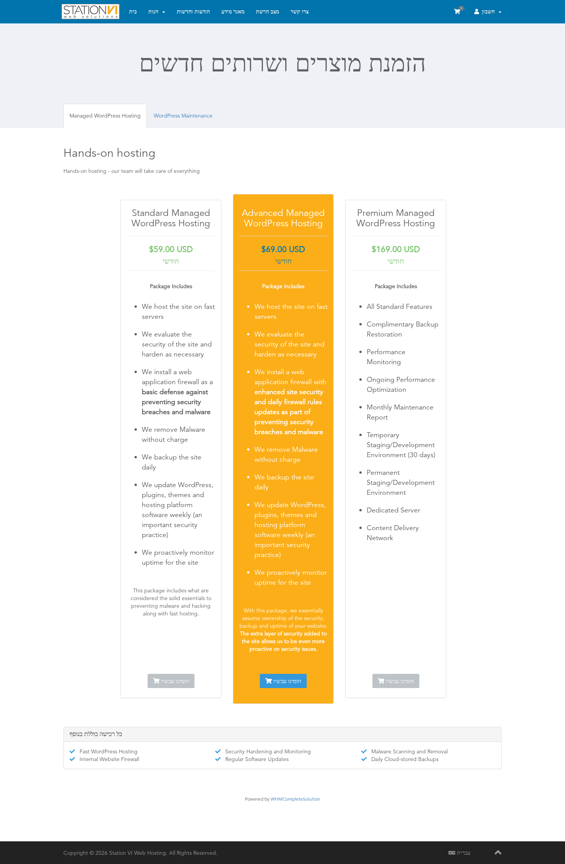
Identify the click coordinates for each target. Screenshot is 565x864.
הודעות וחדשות (193, 11)
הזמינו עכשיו (174, 681)
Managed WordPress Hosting (105, 115)
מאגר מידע (232, 11)
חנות (154, 11)
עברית (462, 852)
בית (133, 11)
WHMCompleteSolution (295, 799)
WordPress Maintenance (183, 115)
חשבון (488, 11)
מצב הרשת (267, 11)
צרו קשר (300, 11)
